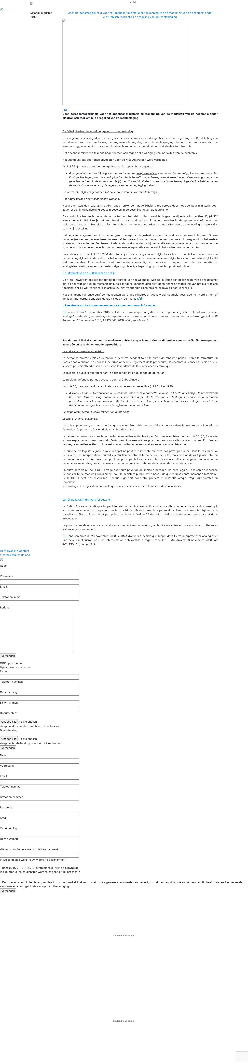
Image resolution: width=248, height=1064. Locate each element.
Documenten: (8, 713)
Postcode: (6, 807)
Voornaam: (7, 576)
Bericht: (5, 607)
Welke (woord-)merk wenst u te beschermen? (29, 849)
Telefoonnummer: (11, 597)
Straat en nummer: (11, 797)
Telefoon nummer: (11, 681)
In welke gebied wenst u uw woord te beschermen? (33, 859)
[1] (140, 298)
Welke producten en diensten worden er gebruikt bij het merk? (40, 871)
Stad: (3, 818)
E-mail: (4, 671)
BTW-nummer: (9, 702)
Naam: (4, 565)
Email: (4, 586)
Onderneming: (9, 692)
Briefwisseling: (9, 730)
